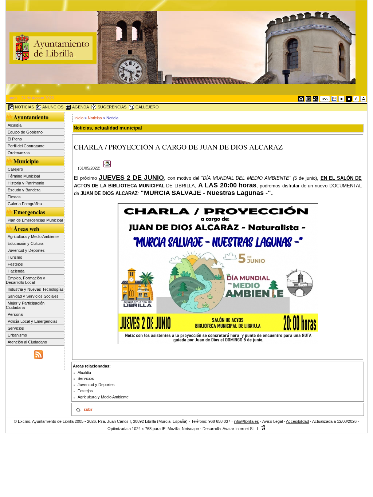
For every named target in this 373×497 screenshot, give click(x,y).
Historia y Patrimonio (26, 183)
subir (88, 409)
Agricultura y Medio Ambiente (33, 236)
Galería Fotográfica (25, 204)
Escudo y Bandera (24, 190)
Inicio (79, 118)
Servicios (16, 328)
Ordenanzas (19, 153)
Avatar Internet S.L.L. (242, 428)
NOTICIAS (24, 107)
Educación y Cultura (25, 243)
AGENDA (80, 107)
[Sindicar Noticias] (38, 353)
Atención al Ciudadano (27, 342)
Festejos (15, 264)
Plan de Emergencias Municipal (35, 220)
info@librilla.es (246, 421)
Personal (15, 314)
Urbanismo (17, 335)
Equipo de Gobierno (25, 132)
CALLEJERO (146, 107)
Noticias (95, 118)
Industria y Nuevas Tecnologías (36, 289)
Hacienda (16, 271)
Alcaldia (84, 372)
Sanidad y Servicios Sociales (33, 296)
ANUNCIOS (52, 107)
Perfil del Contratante (26, 146)
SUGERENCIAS (111, 107)
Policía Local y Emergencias (33, 321)
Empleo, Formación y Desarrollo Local (25, 280)
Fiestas (14, 197)
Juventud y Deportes (26, 250)
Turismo (15, 257)
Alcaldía (14, 125)
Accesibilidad (297, 421)
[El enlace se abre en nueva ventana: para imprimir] (107, 168)
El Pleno (15, 139)
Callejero (15, 169)
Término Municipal (24, 176)
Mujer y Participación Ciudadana (25, 305)
